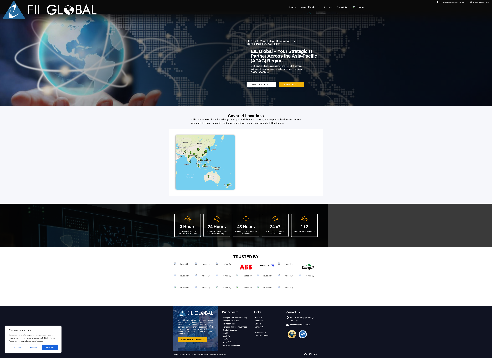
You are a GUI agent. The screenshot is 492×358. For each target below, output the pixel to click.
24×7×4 (225, 339)
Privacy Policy (260, 333)
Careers (258, 324)
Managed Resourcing (231, 345)
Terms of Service (262, 336)
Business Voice (229, 324)
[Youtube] (315, 354)
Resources (328, 7)
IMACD (225, 333)
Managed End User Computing (235, 318)
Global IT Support (229, 342)
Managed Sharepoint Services (235, 327)
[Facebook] (305, 354)
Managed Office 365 (231, 321)
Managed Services (309, 7)
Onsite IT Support (230, 330)
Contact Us (342, 7)
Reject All (33, 347)
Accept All (50, 347)
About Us (293, 7)
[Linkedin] (310, 354)
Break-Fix (226, 336)
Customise (17, 347)
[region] (33, 339)
